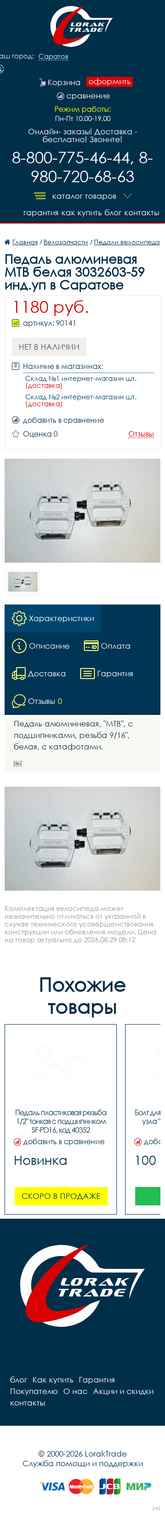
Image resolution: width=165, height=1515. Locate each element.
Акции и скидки (123, 1391)
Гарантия (41, 212)
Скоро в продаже (61, 1196)
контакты (141, 212)
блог (112, 212)
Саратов (53, 56)
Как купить (81, 212)
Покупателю (34, 1391)
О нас (75, 1391)
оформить (109, 81)
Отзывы (141, 434)
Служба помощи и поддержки (82, 1463)
